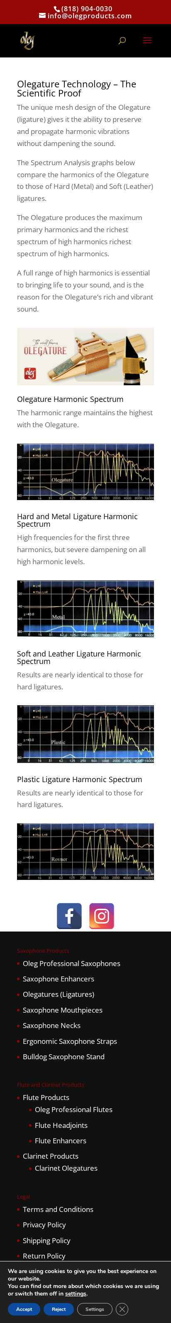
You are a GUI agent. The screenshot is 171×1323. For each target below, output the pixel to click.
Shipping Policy (47, 1240)
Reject (59, 1309)
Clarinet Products (50, 1156)
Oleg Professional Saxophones (71, 963)
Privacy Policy (44, 1224)
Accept (24, 1309)
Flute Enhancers (60, 1140)
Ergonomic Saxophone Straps (70, 1041)
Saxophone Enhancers (58, 979)
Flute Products (46, 1097)
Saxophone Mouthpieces (63, 1010)
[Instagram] (101, 916)
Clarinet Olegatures (66, 1168)
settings (75, 1294)
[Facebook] (69, 916)
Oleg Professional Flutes (73, 1109)
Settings (95, 1309)
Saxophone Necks (52, 1025)
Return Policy (44, 1256)
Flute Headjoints (61, 1125)
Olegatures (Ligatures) (58, 994)
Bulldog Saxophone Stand (64, 1056)
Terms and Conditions (58, 1209)
